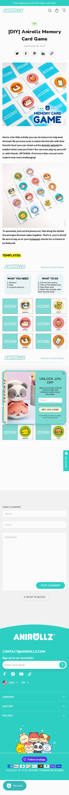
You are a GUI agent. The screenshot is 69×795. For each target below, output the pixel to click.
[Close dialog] (63, 373)
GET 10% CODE (50, 410)
